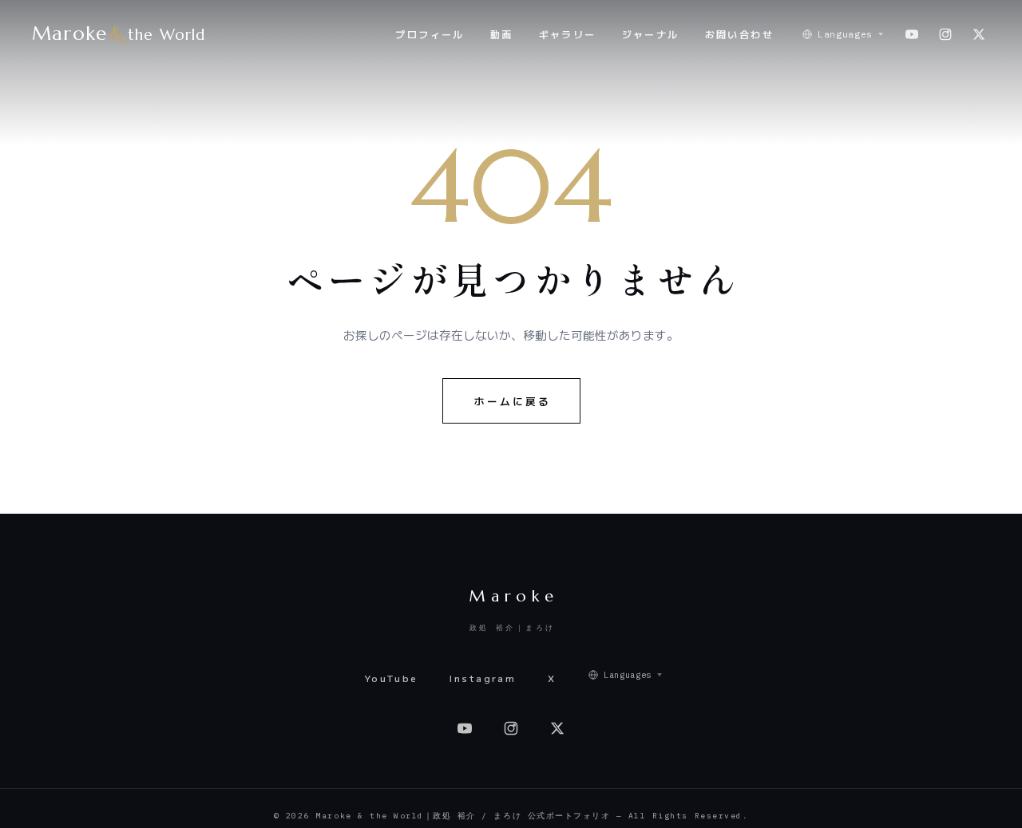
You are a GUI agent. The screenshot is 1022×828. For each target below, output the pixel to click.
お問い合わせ (739, 34)
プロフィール (429, 34)
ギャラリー (567, 34)
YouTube (391, 678)
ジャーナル (650, 34)
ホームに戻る (512, 400)
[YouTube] (912, 34)
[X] (979, 34)
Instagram (483, 678)
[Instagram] (945, 34)
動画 (501, 34)
